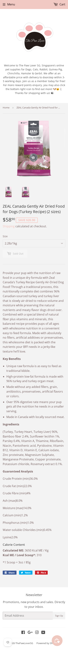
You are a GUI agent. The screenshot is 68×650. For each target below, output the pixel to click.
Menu (11, 4)
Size (5, 236)
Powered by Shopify (47, 643)
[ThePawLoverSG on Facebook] (23, 633)
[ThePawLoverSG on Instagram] (37, 633)
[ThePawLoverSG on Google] (30, 633)
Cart (62, 4)
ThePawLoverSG (24, 643)
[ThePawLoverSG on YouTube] (43, 633)
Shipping (9, 226)
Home (6, 107)
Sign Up (59, 615)
